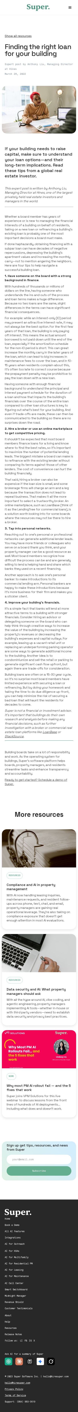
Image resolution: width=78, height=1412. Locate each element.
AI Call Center (14, 1283)
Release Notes (13, 1334)
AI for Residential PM (19, 1263)
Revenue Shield (14, 1302)
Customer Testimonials (19, 1308)
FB (25, 1340)
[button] (70, 7)
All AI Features (15, 1231)
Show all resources (18, 36)
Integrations (13, 1237)
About (8, 1315)
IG (30, 1340)
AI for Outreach (15, 1244)
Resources (11, 1328)
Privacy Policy (14, 1389)
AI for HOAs (12, 1251)
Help (7, 1321)
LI (21, 1340)
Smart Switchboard (16, 1289)
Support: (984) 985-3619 (20, 1401)
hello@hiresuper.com (17, 1382)
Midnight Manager (15, 1296)
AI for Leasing (14, 1270)
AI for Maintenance (17, 1276)
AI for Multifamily (17, 1257)
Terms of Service (15, 1395)
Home (7, 1218)
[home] (39, 7)
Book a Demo (12, 1225)
